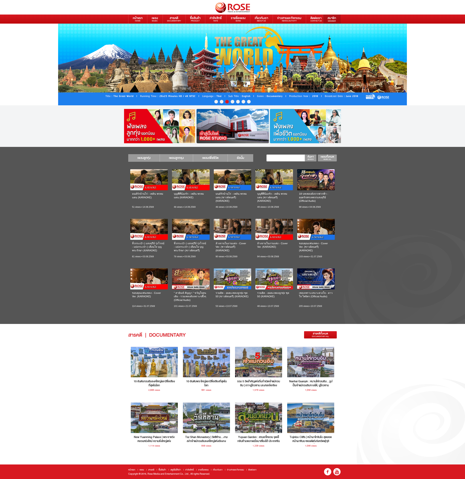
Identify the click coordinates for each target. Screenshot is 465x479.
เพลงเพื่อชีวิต (210, 157)
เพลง (155, 19)
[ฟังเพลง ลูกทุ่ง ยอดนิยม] (159, 126)
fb (327, 471)
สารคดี (174, 19)
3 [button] (227, 101)
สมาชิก (331, 19)
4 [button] (232, 101)
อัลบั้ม (240, 157)
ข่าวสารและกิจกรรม (289, 19)
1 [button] (216, 101)
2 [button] (221, 101)
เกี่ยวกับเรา (261, 19)
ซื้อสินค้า (195, 19)
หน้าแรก (138, 19)
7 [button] (249, 101)
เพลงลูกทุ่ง (144, 157)
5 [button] (238, 101)
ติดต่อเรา (316, 19)
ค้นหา (311, 158)
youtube (337, 471)
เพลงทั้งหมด (327, 158)
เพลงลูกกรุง (176, 157)
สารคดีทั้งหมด (320, 335)
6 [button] (243, 101)
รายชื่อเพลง (238, 19)
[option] (232, 64)
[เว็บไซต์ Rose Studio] (233, 126)
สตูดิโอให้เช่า (175, 469)
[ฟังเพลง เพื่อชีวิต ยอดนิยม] (306, 126)
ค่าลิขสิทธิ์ (216, 19)
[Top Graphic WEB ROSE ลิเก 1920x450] (232, 64)
